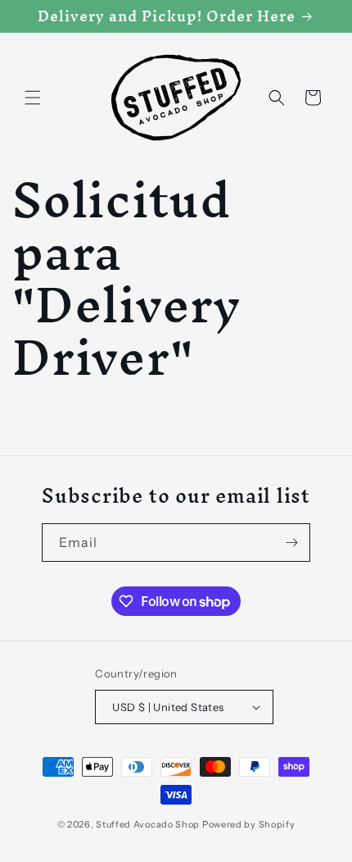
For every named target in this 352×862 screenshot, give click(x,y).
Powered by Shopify (249, 824)
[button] (33, 98)
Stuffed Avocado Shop (148, 824)
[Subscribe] (291, 542)
